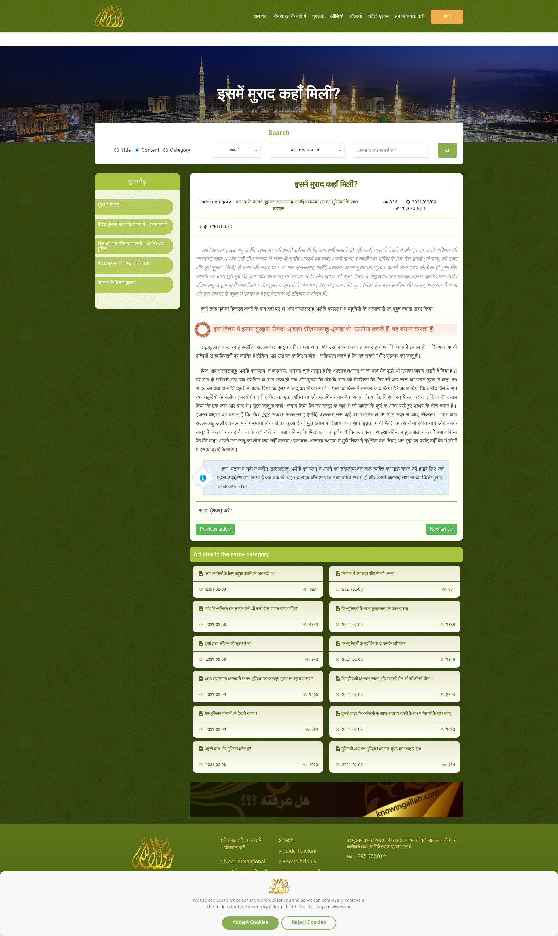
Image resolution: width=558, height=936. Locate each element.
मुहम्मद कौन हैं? (110, 205)
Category (180, 150)
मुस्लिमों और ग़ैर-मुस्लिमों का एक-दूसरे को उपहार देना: (381, 748)
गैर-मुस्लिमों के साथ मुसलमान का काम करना (374, 608)
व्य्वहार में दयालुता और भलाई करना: (368, 573)
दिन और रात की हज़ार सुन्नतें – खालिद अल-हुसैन (132, 246)
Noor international (244, 861)
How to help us (299, 861)
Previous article (215, 529)
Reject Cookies (309, 922)
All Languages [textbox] (305, 149)
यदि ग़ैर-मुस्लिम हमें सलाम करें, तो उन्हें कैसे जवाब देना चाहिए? (251, 608)
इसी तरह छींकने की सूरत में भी (228, 643)
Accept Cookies (250, 922)
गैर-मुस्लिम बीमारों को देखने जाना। (231, 713)
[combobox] (236, 150)
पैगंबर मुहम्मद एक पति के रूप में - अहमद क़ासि (132, 224)
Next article (441, 529)
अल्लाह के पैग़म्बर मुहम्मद (117, 282)
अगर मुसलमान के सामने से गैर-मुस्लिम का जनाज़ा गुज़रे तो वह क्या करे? (259, 678)
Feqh (288, 840)
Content (150, 150)
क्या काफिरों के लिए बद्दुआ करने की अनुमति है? (240, 573)
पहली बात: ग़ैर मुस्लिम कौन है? (228, 748)
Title (126, 150)
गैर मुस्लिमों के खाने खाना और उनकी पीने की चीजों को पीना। (387, 678)
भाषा (447, 16)
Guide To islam (299, 851)
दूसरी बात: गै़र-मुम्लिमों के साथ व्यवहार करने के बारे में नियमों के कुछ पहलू (396, 713)
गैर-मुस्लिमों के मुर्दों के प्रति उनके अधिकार (373, 643)
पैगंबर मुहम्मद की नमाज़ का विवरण (124, 263)
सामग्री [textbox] (234, 149)
